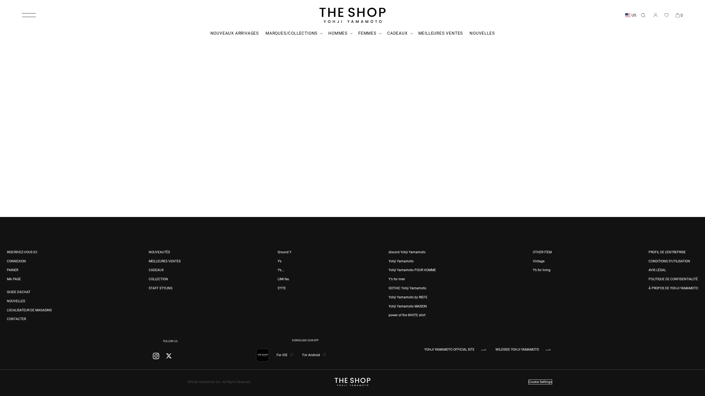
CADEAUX (156, 270)
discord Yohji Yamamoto (407, 252)
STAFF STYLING (160, 288)
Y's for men (397, 279)
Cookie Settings (540, 382)
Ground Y (284, 252)
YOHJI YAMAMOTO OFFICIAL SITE (449, 349)
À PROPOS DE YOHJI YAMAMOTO (673, 288)
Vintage (538, 261)
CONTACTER (16, 319)
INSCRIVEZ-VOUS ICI (22, 252)
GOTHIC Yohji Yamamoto (407, 288)
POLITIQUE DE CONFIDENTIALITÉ (673, 279)
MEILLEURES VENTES (165, 261)
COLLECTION (158, 279)
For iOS (282, 355)
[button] (29, 15)
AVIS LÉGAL (657, 270)
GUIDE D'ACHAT (18, 292)
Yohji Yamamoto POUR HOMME (412, 270)
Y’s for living (542, 270)
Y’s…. (281, 270)
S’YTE (282, 288)
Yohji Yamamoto (401, 261)
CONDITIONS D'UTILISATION (669, 261)
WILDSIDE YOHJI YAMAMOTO (517, 349)
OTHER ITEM (542, 252)
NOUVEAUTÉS (159, 252)
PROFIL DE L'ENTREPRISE (667, 252)
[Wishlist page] (666, 15)
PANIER (12, 270)
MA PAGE (14, 279)
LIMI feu (283, 279)
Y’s (279, 261)
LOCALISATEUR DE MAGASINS (29, 310)
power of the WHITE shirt (407, 315)
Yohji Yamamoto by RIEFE (408, 297)
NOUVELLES (16, 301)
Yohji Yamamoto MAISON (408, 306)
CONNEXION (16, 261)
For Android (311, 355)
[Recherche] (643, 15)
